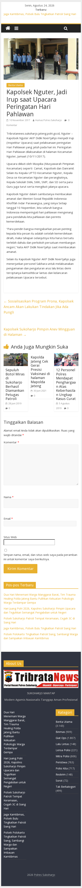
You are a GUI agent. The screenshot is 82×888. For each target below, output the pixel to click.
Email (8, 518)
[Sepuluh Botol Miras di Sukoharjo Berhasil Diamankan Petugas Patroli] (16, 355)
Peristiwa (61, 762)
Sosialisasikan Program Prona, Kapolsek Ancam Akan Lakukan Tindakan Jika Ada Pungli (39, 306)
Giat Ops (61, 738)
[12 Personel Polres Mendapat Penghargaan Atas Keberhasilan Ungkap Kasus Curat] (66, 355)
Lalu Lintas (62, 744)
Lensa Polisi (63, 750)
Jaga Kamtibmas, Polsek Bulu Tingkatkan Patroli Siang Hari (40, 14)
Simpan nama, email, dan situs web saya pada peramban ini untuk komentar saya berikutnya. (40, 557)
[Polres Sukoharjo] (8, 28)
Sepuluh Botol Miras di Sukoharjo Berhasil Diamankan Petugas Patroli (15, 384)
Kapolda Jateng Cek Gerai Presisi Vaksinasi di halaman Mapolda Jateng (40, 371)
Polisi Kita (62, 768)
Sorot (59, 780)
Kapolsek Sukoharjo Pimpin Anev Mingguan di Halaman (39, 332)
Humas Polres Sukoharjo (48, 120)
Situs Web (10, 537)
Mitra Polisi (62, 756)
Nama (9, 497)
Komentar (11, 442)
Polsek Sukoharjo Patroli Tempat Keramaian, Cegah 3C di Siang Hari (15, 800)
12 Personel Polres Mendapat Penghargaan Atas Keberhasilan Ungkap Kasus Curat (66, 384)
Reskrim (61, 774)
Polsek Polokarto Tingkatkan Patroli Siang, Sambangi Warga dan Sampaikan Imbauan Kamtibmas (15, 844)
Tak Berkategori (66, 786)
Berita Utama (15, 85)
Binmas (60, 732)
